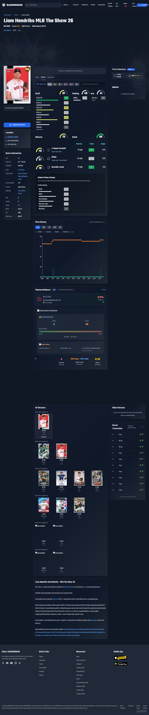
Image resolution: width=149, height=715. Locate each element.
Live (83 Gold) (45, 635)
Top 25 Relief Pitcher (21, 192)
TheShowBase (7, 15)
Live (19, 30)
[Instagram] (15, 663)
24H (38, 227)
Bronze (84, 587)
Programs (76, 5)
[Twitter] (3, 663)
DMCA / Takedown (122, 707)
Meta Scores (50, 77)
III (66, 84)
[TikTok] (20, 663)
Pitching (43, 77)
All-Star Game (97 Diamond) (96, 629)
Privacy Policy (138, 707)
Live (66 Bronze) (62, 635)
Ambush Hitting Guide (82, 682)
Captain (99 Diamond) (70, 629)
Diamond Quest (80, 671)
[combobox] (43, 5)
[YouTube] (11, 663)
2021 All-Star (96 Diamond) (58, 632)
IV (72, 84)
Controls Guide (80, 667)
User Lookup (134, 4)
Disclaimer (131, 706)
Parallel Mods (80, 690)
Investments (101, 5)
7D (49, 227)
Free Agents (7, 30)
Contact (41, 675)
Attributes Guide (80, 686)
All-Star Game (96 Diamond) (43, 632)
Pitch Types (79, 675)
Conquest (79, 664)
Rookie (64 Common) (74, 635)
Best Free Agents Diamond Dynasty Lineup (22, 176)
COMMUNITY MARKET (13, 137)
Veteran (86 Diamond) (96, 632)
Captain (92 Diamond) (73, 632)
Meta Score (55, 599)
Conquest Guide (80, 694)
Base (49, 84)
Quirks (78, 679)
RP (99, 587)
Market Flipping (110, 4)
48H (44, 227)
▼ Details (103, 290)
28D (55, 227)
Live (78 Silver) (53, 635)
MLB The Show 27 (81, 660)
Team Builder (42, 667)
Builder (93, 5)
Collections (84, 5)
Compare (41, 671)
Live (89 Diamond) (84, 632)
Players (16, 15)
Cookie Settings (145, 707)
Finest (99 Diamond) (82, 629)
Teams (41, 664)
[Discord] (7, 663)
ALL (60, 227)
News (78, 656)
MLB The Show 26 (67, 587)
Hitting (37, 77)
